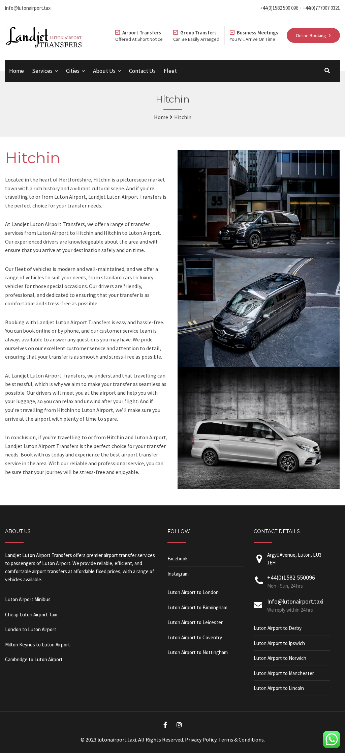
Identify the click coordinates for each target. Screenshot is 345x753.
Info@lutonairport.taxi (295, 601)
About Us (104, 71)
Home (16, 71)
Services (42, 71)
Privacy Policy (200, 739)
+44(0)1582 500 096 (279, 8)
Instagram (178, 573)
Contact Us (142, 71)
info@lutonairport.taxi (28, 8)
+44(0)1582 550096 (291, 577)
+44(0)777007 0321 (321, 8)
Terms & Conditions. (241, 739)
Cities (73, 71)
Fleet (170, 71)
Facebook (177, 558)
